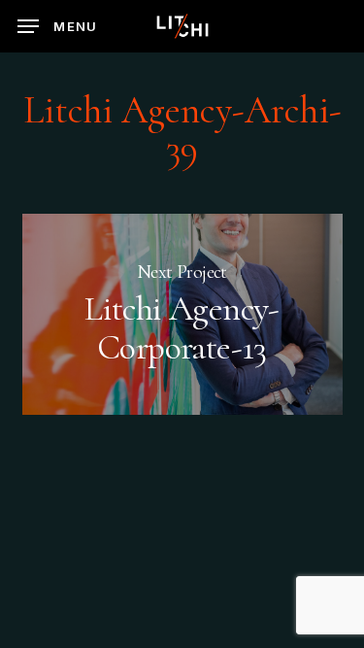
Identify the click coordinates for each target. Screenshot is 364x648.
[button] (57, 26)
